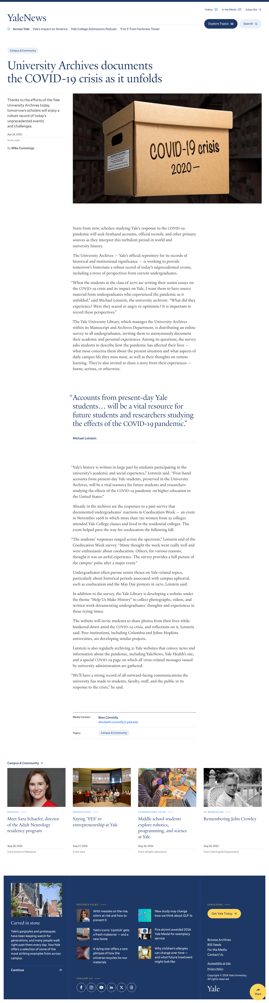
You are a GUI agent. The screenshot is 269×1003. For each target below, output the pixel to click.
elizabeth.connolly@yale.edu (118, 722)
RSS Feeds (214, 945)
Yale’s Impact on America (50, 29)
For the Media (217, 949)
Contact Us (215, 954)
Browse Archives (219, 940)
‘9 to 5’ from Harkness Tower (140, 29)
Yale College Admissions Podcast (94, 29)
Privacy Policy (215, 969)
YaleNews (26, 19)
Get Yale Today (222, 913)
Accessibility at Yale (219, 963)
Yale (214, 989)
